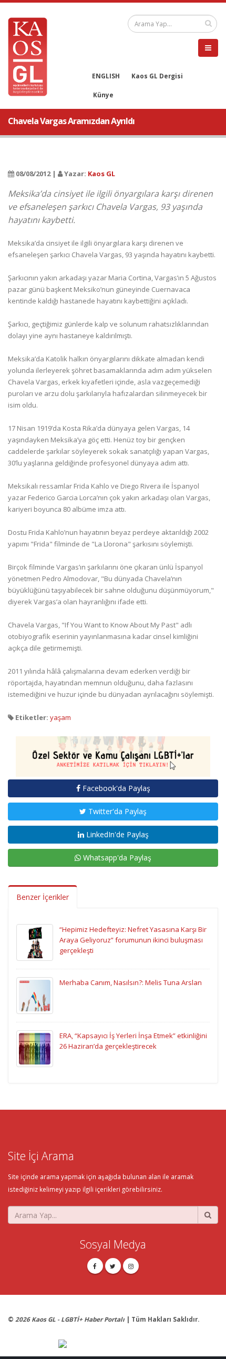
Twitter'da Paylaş (116, 811)
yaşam (60, 717)
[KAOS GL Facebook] (95, 1266)
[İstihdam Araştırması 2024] (113, 752)
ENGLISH (106, 76)
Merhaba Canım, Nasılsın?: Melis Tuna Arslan (130, 982)
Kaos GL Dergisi (157, 76)
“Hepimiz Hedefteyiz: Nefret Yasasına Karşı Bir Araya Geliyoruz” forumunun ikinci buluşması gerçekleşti (133, 940)
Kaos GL (101, 173)
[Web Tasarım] (138, 1344)
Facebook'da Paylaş (115, 788)
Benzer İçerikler (42, 897)
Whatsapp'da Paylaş (116, 858)
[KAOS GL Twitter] (113, 1266)
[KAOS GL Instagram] (131, 1266)
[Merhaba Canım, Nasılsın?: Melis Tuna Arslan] (34, 995)
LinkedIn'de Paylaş (116, 834)
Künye (103, 94)
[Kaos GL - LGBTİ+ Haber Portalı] (31, 55)
